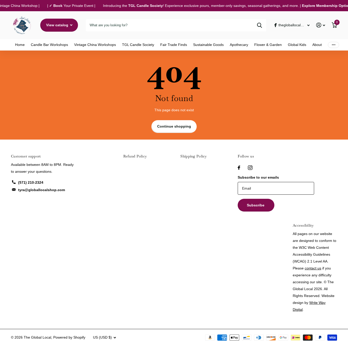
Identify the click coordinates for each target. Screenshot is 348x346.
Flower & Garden (268, 45)
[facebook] (239, 168)
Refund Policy (135, 156)
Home (20, 45)
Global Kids (297, 45)
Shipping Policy (193, 156)
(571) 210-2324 (30, 182)
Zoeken (259, 25)
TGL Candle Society (138, 45)
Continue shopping (174, 126)
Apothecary (239, 45)
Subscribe (256, 205)
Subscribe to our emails (258, 177)
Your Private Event (70, 6)
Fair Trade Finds (173, 45)
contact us (313, 268)
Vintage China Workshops (95, 45)
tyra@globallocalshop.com (41, 190)
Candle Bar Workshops (49, 45)
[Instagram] (250, 167)
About (317, 45)
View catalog (57, 25)
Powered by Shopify (69, 337)
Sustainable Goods (208, 45)
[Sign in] (320, 25)
